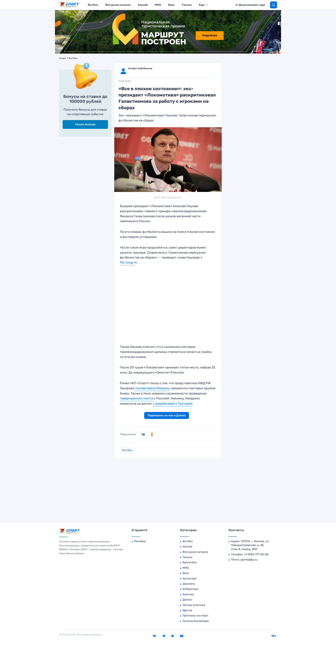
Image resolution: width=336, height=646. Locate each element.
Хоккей (143, 4)
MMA (158, 4)
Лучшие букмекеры (196, 621)
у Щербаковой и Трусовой (172, 403)
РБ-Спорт (127, 262)
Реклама (140, 541)
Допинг (187, 599)
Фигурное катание (118, 4)
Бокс (171, 4)
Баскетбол (190, 562)
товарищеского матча (136, 398)
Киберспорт (191, 589)
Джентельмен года (252, 4)
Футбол (93, 4)
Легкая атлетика (194, 605)
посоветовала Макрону (152, 388)
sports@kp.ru (249, 559)
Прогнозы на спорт (195, 615)
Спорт (62, 58)
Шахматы (189, 583)
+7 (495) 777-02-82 (256, 554)
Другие (187, 610)
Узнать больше (85, 124)
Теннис (187, 4)
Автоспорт (190, 578)
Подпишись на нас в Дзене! (167, 415)
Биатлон (188, 594)
